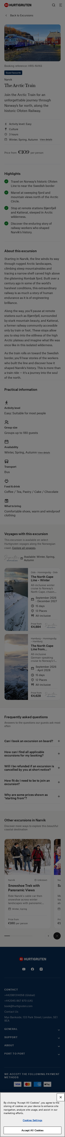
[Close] (61, 1097)
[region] (32, 1114)
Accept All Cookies (32, 1130)
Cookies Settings (32, 1120)
